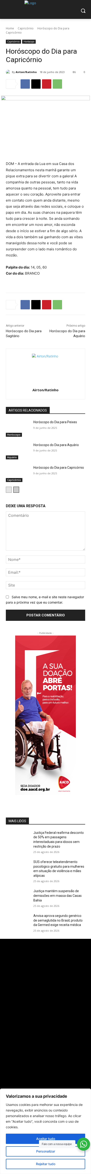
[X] (36, 84)
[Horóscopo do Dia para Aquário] (18, 451)
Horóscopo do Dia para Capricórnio (58, 467)
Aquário (12, 457)
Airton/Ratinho (26, 72)
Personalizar (45, 1151)
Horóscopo (29, 41)
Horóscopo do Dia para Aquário (56, 445)
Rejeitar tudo (45, 1164)
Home (10, 28)
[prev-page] (9, 490)
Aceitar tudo (45, 1139)
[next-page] (16, 490)
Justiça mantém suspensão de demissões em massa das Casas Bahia (57, 895)
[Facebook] (25, 84)
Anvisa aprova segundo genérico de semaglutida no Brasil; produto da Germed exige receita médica (58, 920)
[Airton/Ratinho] (9, 72)
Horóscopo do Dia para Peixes (55, 422)
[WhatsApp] (57, 84)
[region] (45, 1131)
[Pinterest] (46, 84)
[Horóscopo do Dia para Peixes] (18, 428)
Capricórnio (26, 28)
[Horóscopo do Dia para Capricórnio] (18, 473)
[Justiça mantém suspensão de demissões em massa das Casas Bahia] (18, 897)
